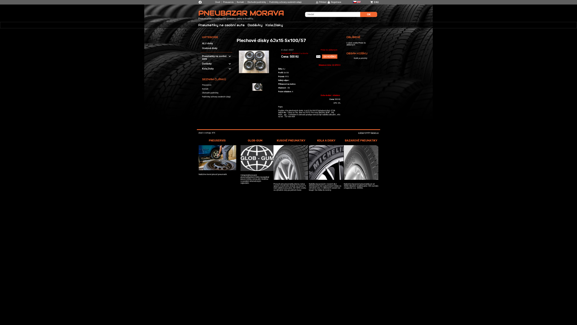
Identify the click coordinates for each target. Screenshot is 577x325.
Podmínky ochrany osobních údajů (285, 2)
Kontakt (240, 2)
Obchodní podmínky (256, 2)
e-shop (361, 133)
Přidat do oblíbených (329, 50)
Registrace (336, 2)
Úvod (217, 2)
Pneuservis (228, 2)
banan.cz (375, 133)
